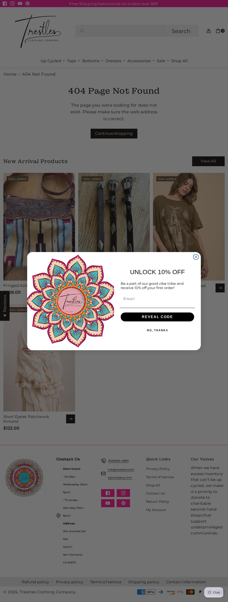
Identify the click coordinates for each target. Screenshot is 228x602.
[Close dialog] (196, 257)
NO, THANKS (157, 330)
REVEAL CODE (157, 317)
